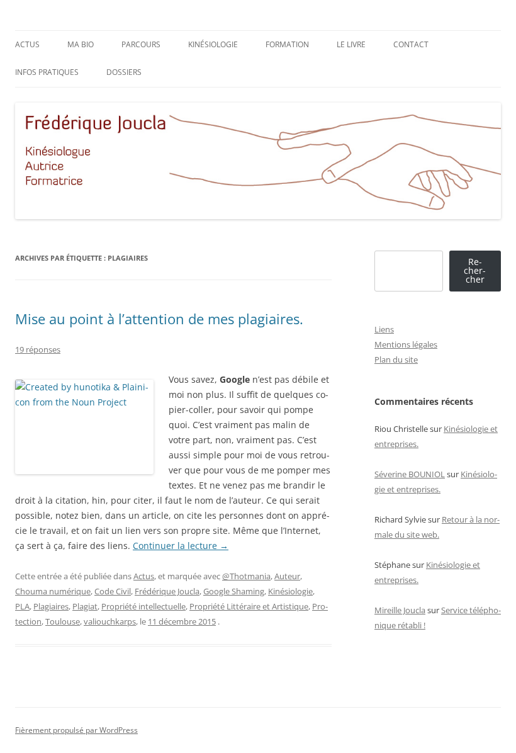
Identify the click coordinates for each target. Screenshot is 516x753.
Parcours (140, 44)
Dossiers (124, 72)
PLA (22, 606)
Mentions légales (405, 344)
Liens (384, 329)
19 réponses (37, 349)
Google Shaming (233, 591)
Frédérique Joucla (167, 591)
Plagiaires (51, 606)
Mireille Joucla (399, 610)
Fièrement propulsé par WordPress (76, 730)
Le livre (351, 44)
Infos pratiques (47, 72)
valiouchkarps (110, 621)
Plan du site (396, 359)
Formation (287, 44)
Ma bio (80, 44)
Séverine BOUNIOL (409, 474)
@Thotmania (246, 576)
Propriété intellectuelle (143, 606)
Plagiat (85, 606)
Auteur (287, 576)
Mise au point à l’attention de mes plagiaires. (159, 318)
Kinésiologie (213, 44)
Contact (411, 44)
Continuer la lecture (180, 546)
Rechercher (475, 270)
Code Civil (112, 591)
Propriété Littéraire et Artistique (248, 606)
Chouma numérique (53, 591)
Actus (27, 44)
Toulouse (62, 621)
